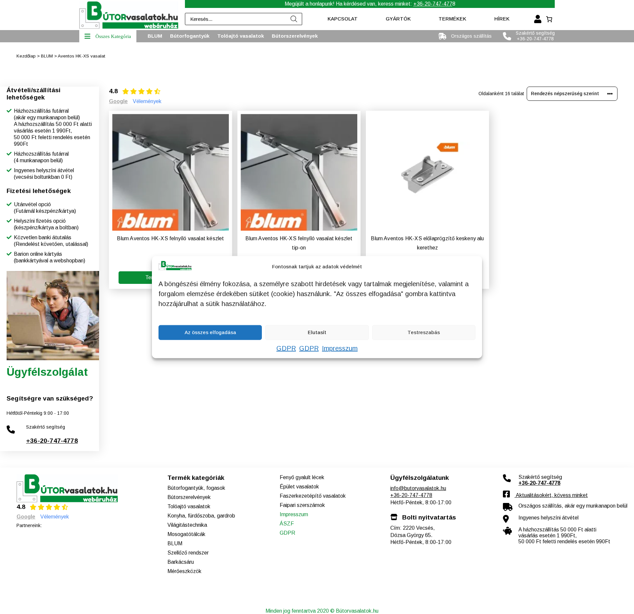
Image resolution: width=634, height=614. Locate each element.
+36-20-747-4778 (52, 440)
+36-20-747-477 (432, 4)
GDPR (286, 348)
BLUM (47, 56)
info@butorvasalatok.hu (418, 488)
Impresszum (340, 348)
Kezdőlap (26, 56)
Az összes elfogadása (210, 332)
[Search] (294, 19)
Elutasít (317, 332)
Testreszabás (423, 332)
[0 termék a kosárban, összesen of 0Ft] (549, 19)
